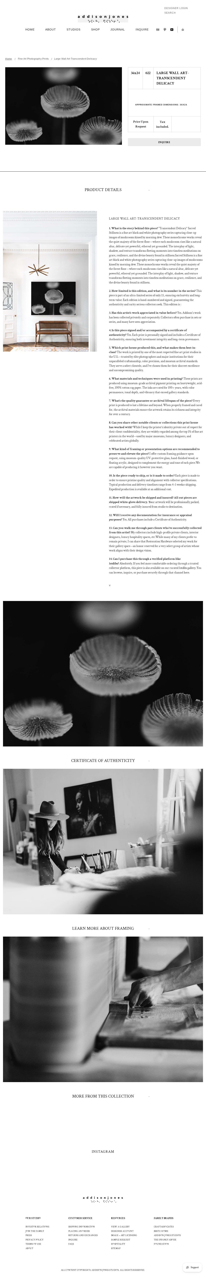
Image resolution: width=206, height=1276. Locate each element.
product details (103, 189)
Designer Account (122, 1231)
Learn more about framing (103, 928)
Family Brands (164, 1218)
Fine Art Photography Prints (33, 58)
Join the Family (35, 1231)
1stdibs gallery (187, 568)
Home (8, 58)
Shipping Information (81, 1226)
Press (29, 1235)
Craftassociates (164, 1226)
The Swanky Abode (165, 1239)
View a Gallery (120, 1226)
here (186, 572)
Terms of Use (33, 1244)
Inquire (164, 142)
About (29, 1248)
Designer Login (176, 8)
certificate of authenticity (103, 760)
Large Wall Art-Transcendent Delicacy (75, 58)
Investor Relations (37, 1226)
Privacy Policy (34, 1239)
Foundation (161, 1244)
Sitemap (116, 1248)
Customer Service (80, 1218)
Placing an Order (79, 1231)
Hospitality (118, 1244)
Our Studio (33, 1218)
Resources (118, 1218)
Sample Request (120, 1239)
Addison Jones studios (167, 1235)
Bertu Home (161, 1231)
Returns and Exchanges (83, 1235)
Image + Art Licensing (124, 1235)
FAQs (71, 1244)
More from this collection (103, 1096)
